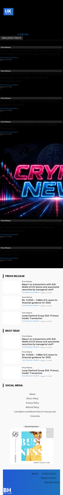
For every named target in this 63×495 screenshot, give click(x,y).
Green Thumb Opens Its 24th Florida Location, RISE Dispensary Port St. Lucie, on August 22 (31, 52)
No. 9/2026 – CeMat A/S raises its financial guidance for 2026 (39, 301)
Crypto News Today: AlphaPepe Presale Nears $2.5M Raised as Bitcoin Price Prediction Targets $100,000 (31, 227)
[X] (5, 23)
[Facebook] (5, 19)
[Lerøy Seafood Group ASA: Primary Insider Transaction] (11, 318)
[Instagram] (9, 19)
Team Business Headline (9, 57)
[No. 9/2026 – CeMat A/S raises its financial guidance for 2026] (11, 302)
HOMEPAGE (23, 34)
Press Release (6, 47)
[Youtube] (9, 23)
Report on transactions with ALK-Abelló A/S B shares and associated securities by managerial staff (31, 77)
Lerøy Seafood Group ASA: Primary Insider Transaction (40, 317)
